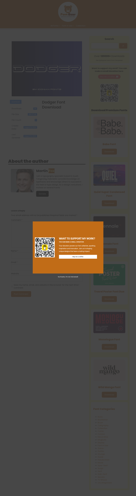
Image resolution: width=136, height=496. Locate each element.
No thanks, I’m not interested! (68, 277)
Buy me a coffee (78, 256)
